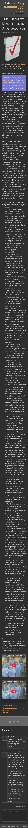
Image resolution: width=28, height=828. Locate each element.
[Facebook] (21, 9)
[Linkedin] (23, 7)
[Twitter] (23, 9)
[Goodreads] (21, 11)
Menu (7, 7)
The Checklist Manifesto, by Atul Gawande (13, 24)
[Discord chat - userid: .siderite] (18, 7)
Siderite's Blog (14, 3)
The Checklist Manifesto (17, 64)
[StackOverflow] (16, 11)
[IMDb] (18, 9)
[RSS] (21, 7)
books (14, 708)
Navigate (5, 712)
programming (7, 708)
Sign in (24, 826)
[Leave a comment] (23, 11)
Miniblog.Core (13, 826)
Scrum (13, 92)
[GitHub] (18, 11)
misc (10, 706)
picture (15, 706)
